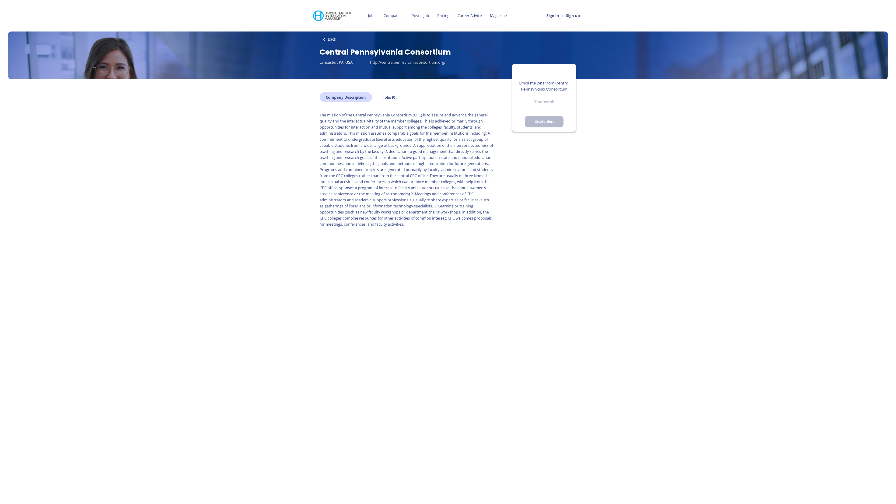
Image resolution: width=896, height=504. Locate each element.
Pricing (443, 15)
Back (331, 39)
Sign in (552, 15)
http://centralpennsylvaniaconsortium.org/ (408, 62)
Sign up (573, 15)
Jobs (371, 15)
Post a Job (420, 15)
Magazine (498, 15)
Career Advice (470, 15)
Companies (393, 15)
